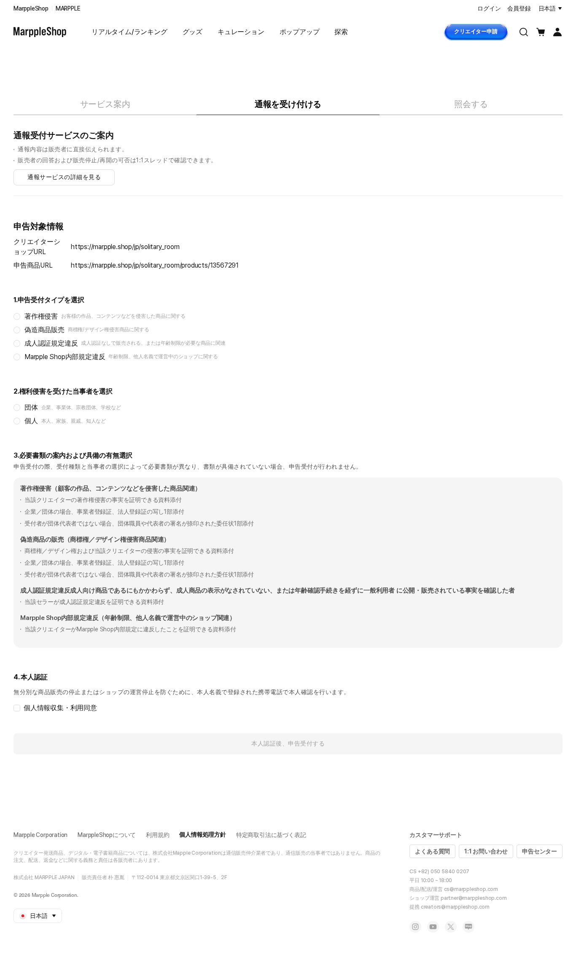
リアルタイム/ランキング (129, 32)
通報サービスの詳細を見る (64, 177)
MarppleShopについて (107, 835)
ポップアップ (300, 32)
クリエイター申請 (475, 31)
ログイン (489, 8)
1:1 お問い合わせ (486, 851)
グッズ (192, 32)
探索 (341, 32)
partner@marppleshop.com (473, 898)
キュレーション (241, 32)
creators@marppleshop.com (455, 907)
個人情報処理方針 (202, 834)
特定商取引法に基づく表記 (271, 835)
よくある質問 (432, 851)
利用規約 (157, 835)
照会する (470, 104)
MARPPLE (68, 8)
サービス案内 (105, 104)
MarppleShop (30, 8)
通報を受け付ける (288, 104)
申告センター (539, 851)
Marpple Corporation (40, 835)
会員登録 (518, 8)
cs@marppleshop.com (471, 889)
